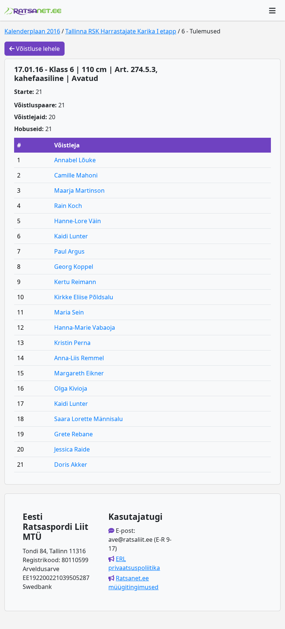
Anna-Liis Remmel (79, 358)
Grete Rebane (73, 434)
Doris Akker (70, 464)
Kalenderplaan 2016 (32, 31)
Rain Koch (68, 206)
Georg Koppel (73, 267)
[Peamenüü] (272, 10)
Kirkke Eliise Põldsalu (83, 297)
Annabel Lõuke (75, 160)
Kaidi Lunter (71, 236)
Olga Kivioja (70, 388)
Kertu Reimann (75, 282)
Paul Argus (69, 251)
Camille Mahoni (76, 175)
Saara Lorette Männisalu (88, 419)
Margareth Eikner (79, 373)
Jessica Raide (72, 449)
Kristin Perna (72, 343)
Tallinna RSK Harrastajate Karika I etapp (120, 31)
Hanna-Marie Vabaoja (84, 327)
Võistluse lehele (37, 49)
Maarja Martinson (79, 190)
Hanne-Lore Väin (77, 221)
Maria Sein (69, 312)
